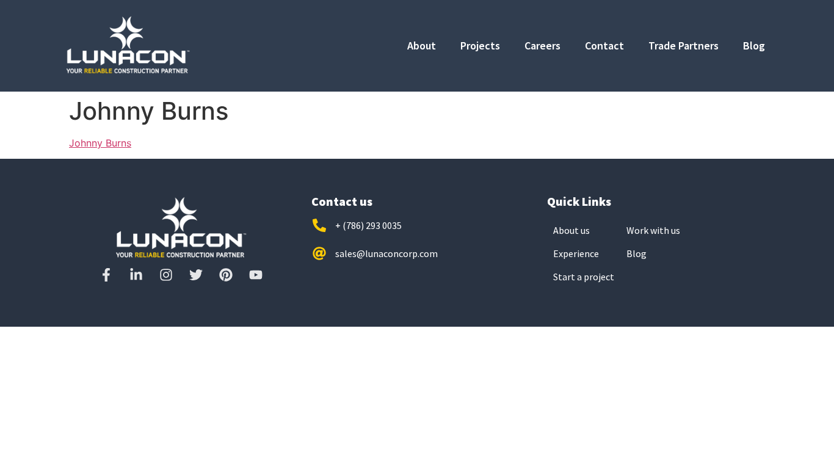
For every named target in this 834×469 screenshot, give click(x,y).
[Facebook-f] (106, 274)
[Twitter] (196, 274)
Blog (754, 45)
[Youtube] (255, 274)
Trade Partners (683, 45)
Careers (542, 45)
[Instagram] (166, 274)
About (421, 45)
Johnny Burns (100, 143)
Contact (604, 45)
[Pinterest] (225, 274)
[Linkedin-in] (136, 274)
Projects (480, 45)
